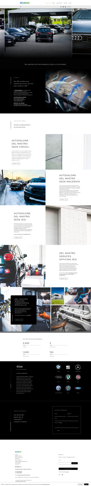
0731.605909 (69, 6)
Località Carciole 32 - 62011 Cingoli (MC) (23, 469)
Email (56, 418)
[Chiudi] (89, 484)
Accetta (86, 484)
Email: (16, 475)
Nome (56, 413)
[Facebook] (61, 7)
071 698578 (28, 315)
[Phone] (65, 7)
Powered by (17, 481)
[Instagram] (63, 7)
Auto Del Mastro (18, 90)
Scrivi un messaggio (58, 422)
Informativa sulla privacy (46, 484)
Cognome (69, 413)
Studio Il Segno (23, 481)
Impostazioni (80, 484)
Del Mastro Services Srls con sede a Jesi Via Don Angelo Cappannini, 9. (68, 274)
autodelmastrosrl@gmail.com (24, 475)
